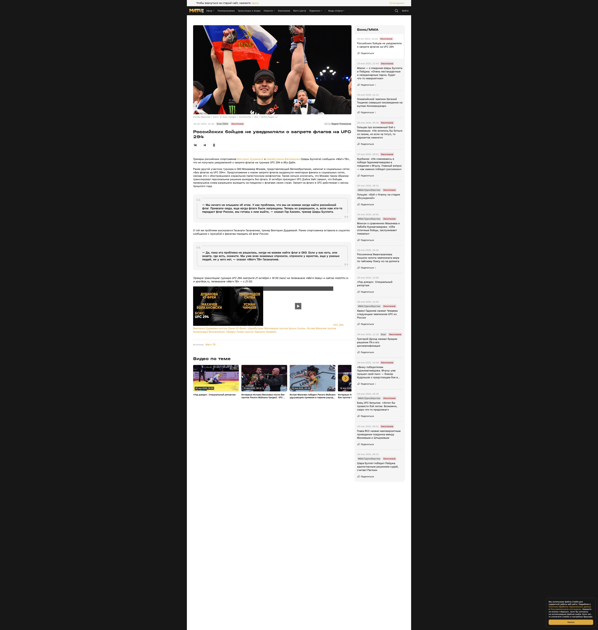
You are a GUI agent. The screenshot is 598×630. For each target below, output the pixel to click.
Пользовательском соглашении (566, 609)
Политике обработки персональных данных (570, 607)
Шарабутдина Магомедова (283, 159)
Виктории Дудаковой (250, 159)
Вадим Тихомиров (341, 123)
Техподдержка (398, 3)
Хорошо (570, 622)
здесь (255, 3)
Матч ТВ (210, 344)
